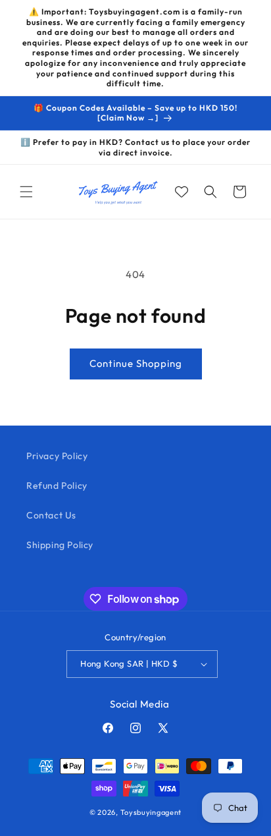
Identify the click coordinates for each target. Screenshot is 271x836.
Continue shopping (135, 363)
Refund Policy (56, 485)
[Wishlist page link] (181, 191)
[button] (26, 191)
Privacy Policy (56, 456)
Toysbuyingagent (151, 812)
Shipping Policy (59, 545)
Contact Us (51, 515)
